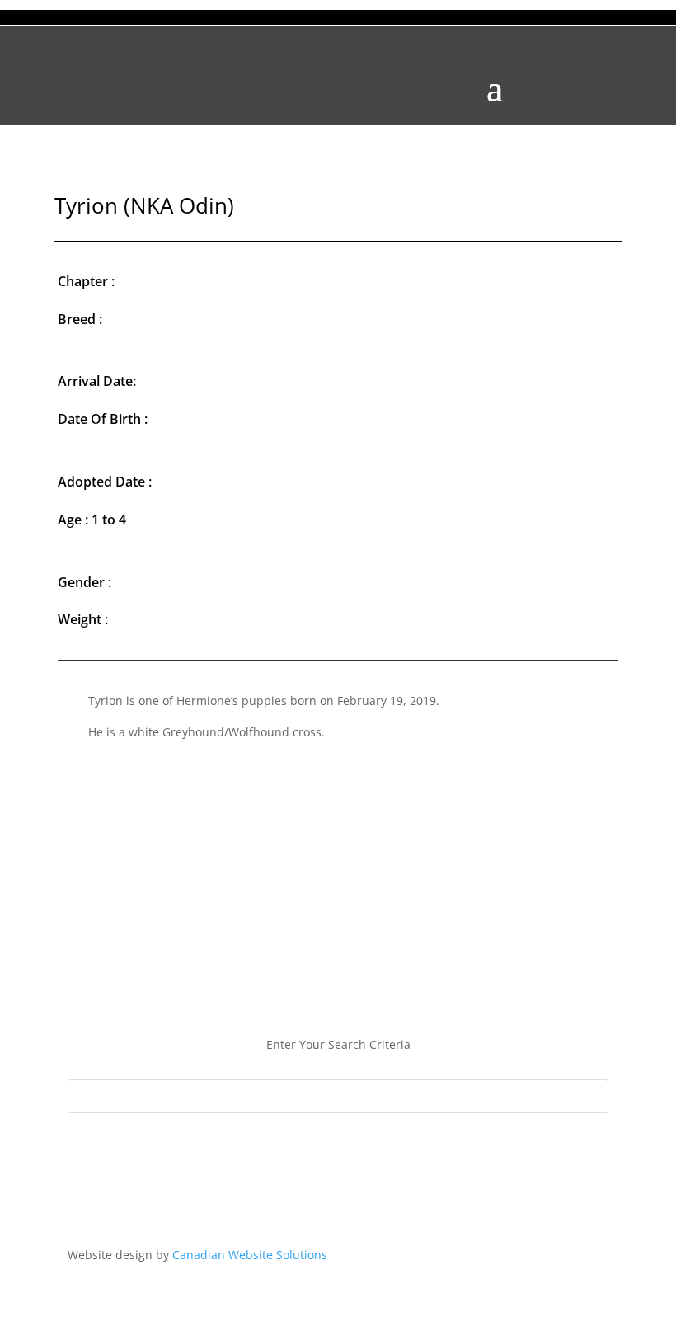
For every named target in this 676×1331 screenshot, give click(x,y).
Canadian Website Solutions (249, 1255)
